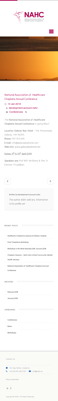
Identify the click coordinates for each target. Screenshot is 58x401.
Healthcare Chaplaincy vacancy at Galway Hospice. (27, 235)
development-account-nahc (23, 107)
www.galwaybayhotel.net (27, 146)
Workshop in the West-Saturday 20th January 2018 (26, 248)
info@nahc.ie (37, 371)
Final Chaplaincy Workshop (18, 242)
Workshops (11, 332)
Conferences (16, 111)
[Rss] (7, 388)
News (9, 326)
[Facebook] (10, 388)
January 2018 (12, 298)
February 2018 (12, 292)
